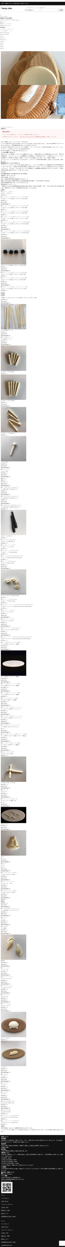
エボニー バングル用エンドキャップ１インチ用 (13, 288)
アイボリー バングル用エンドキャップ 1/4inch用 (14, 198)
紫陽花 (2, 901)
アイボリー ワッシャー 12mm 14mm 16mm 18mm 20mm (16, 606)
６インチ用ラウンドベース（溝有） (10, 685)
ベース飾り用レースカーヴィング (10, 910)
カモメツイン (4, 824)
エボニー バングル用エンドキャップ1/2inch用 (13, 274)
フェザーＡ (4, 1067)
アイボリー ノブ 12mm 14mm (9, 552)
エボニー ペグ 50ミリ (6, 193)
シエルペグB (4, 471)
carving (2, 41)
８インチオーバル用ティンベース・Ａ (11, 709)
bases (1, 36)
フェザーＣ (4, 1085)
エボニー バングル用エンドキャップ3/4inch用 (13, 279)
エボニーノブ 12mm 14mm (8, 601)
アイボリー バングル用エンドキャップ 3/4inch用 (14, 213)
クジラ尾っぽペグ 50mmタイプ (9, 498)
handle (2, 46)
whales (2, 43)
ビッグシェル (4, 996)
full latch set (3, 39)
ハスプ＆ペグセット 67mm (8, 782)
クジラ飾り (4, 928)
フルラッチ (4, 791)
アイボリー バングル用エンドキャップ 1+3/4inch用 (14, 232)
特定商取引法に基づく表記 (8, 1216)
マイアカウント (5, 1198)
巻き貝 (2, 960)
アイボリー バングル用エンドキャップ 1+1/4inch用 (14, 223)
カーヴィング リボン (7, 883)
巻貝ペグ (3, 480)
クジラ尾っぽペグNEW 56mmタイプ (10, 507)
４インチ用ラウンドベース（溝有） (10, 694)
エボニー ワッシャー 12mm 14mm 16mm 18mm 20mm (15, 638)
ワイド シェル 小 (5, 1038)
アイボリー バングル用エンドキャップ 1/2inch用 (14, 207)
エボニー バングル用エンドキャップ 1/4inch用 (13, 265)
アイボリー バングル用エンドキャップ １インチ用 (14, 218)
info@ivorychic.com (13, 156)
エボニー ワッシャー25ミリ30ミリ (10, 629)
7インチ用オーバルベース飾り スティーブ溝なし (14, 735)
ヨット (2, 856)
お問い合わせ (4, 1201)
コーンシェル (4, 969)
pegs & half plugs (4, 32)
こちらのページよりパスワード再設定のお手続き (32, 136)
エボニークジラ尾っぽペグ (8, 541)
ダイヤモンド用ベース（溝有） (9, 700)
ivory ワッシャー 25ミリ (7, 611)
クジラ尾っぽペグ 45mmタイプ (9, 489)
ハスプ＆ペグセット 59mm (8, 892)
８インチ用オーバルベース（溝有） (10, 676)
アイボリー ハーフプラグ (7, 546)
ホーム (3, 1195)
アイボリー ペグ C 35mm (7, 371)
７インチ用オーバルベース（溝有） (10, 644)
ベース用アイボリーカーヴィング (10, 726)
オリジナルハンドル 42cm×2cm (9, 1122)
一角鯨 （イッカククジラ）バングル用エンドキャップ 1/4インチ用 (18, 297)
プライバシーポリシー (7, 1204)
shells (1, 45)
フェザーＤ (4, 1094)
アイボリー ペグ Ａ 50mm (8, 400)
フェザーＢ (4, 1076)
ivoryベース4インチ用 (7, 753)
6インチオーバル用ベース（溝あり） (10, 744)
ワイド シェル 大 (5, 1005)
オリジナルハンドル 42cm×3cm (9, 1117)
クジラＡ (3, 919)
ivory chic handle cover (7, 1102)
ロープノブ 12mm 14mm (7, 563)
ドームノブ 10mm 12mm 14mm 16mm (11, 557)
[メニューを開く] (0, 1)
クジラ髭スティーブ (6, 339)
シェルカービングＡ (6, 987)
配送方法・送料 (5, 1210)
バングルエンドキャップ (6, 29)
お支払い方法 (4, 1207)
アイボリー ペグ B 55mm (7, 433)
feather (2, 48)
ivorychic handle (5, 1111)
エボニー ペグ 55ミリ (6, 536)
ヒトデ (2, 865)
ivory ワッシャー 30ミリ (7, 620)
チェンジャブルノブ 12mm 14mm (10, 595)
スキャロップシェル (6, 978)
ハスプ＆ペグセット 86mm (8, 874)
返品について (4, 1213)
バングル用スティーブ (6, 30)
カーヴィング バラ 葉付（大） (9, 800)
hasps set (2, 38)
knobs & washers (4, 34)
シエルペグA (4, 462)
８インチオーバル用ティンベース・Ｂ (11, 718)
